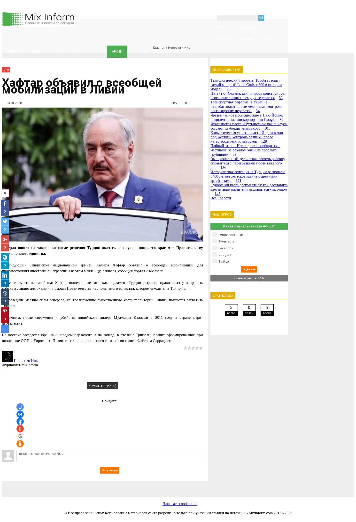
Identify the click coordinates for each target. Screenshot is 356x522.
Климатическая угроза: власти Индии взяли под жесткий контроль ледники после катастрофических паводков (246, 137)
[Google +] (222, 486)
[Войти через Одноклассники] (20, 443)
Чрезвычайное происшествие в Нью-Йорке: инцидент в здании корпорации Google (246, 117)
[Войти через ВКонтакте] (20, 414)
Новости (174, 48)
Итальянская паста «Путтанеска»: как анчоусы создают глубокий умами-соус (248, 126)
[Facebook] (106, 486)
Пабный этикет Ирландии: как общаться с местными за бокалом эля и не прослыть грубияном (245, 150)
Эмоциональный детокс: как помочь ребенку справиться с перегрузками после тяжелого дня (247, 163)
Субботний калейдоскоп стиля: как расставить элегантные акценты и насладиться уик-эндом (248, 189)
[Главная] (38, 25)
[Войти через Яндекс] (20, 428)
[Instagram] (183, 486)
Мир (187, 48)
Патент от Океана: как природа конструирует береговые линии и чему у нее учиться (248, 95)
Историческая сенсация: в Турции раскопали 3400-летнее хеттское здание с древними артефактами (247, 176)
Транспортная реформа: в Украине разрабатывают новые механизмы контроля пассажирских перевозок (246, 106)
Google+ (225, 255)
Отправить (109, 470)
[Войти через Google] (20, 436)
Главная (159, 48)
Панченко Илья (26, 360)
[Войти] (270, 18)
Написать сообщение (180, 504)
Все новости (220, 198)
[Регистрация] (282, 18)
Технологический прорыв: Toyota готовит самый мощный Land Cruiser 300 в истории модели (246, 84)
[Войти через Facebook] (20, 421)
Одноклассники (230, 235)
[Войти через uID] (20, 407)
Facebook (225, 248)
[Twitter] (145, 486)
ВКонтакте (226, 241)
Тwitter (224, 261)
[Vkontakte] (67, 486)
